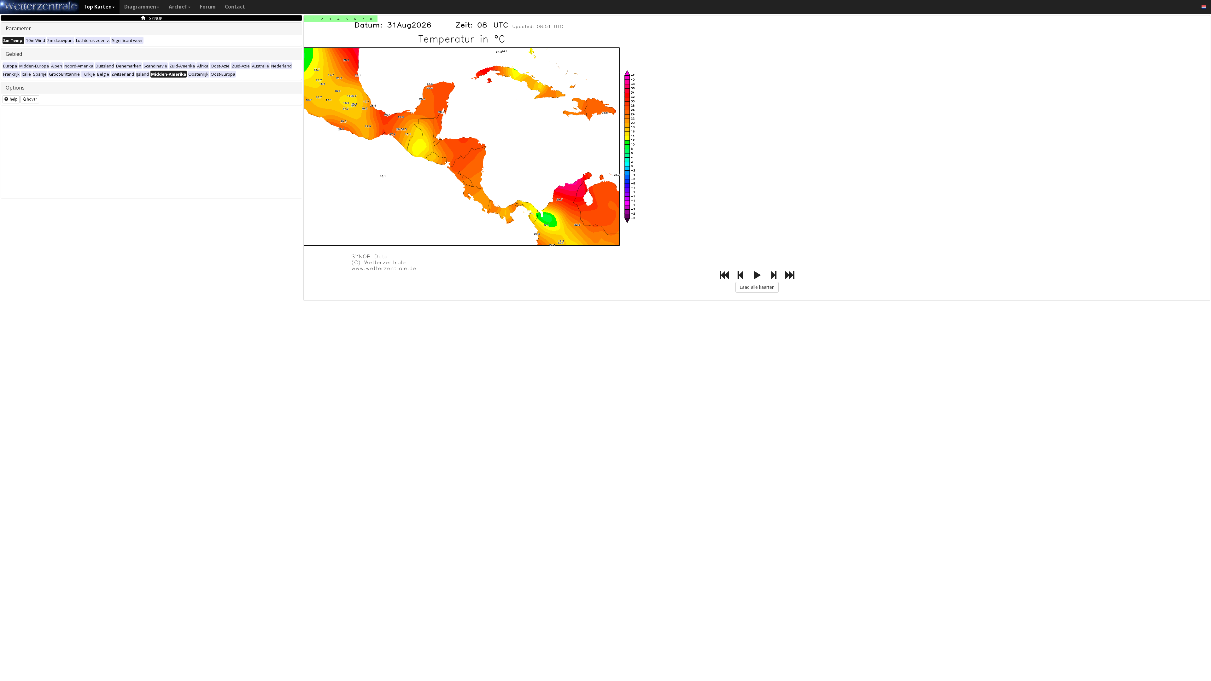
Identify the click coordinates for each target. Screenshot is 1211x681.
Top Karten (98, 6)
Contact (235, 6)
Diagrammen (140, 6)
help (13, 99)
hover (32, 99)
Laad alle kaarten (757, 287)
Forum (207, 6)
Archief (178, 6)
